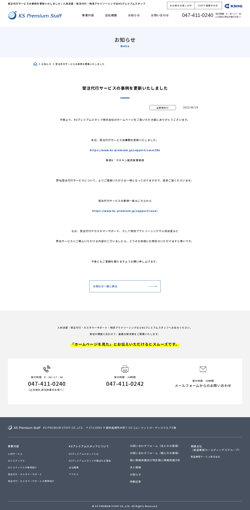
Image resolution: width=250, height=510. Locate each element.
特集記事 (135, 481)
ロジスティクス (16, 460)
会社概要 (111, 15)
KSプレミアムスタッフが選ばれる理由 (90, 460)
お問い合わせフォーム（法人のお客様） (155, 446)
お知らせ (134, 15)
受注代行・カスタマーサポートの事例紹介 (31, 480)
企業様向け (162, 107)
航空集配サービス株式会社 (205, 457)
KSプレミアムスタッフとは (84, 453)
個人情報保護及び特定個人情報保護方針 (155, 460)
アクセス (74, 474)
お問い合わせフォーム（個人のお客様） (155, 453)
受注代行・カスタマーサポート (25, 474)
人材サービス (15, 453)
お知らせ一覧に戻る (105, 286)
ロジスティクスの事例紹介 (22, 467)
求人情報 (135, 467)
